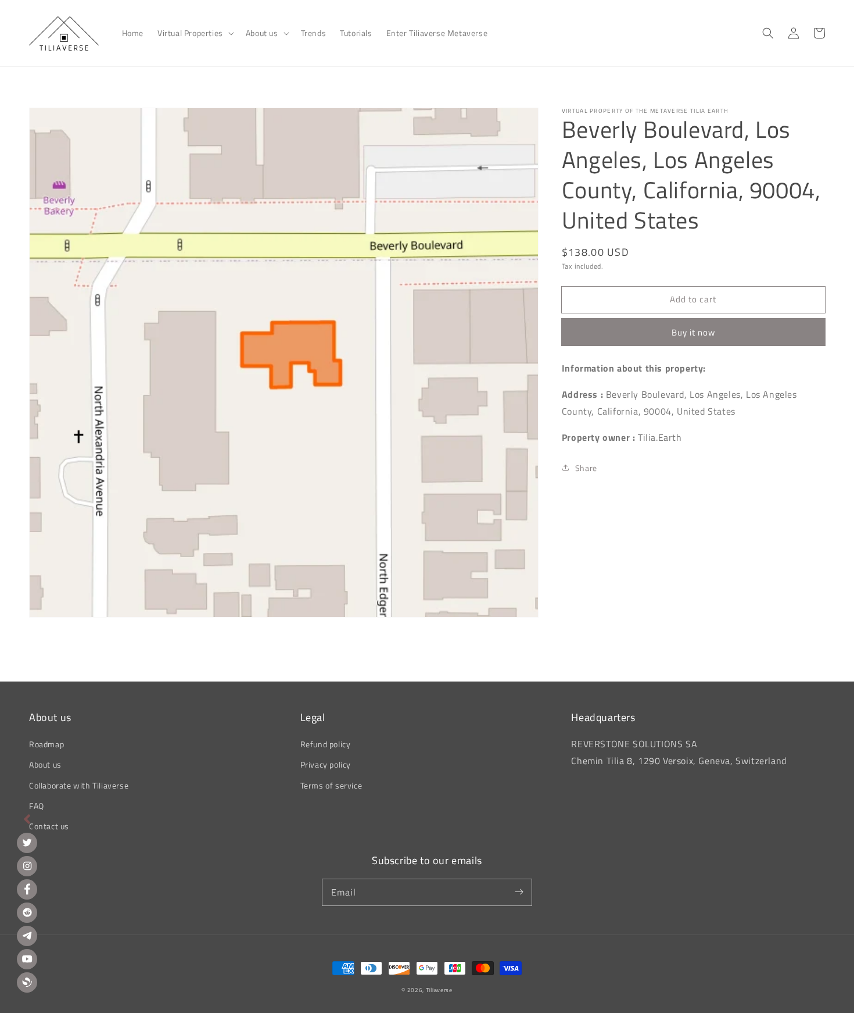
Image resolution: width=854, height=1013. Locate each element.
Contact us (49, 826)
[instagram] (27, 866)
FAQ (36, 806)
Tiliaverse (439, 990)
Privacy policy (325, 764)
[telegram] (27, 936)
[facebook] (27, 889)
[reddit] (27, 913)
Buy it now (693, 332)
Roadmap (46, 744)
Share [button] (586, 468)
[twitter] (27, 843)
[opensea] (27, 982)
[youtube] (27, 959)
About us (45, 764)
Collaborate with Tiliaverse (78, 785)
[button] (194, 33)
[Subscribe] (519, 892)
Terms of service (331, 785)
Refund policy (325, 744)
